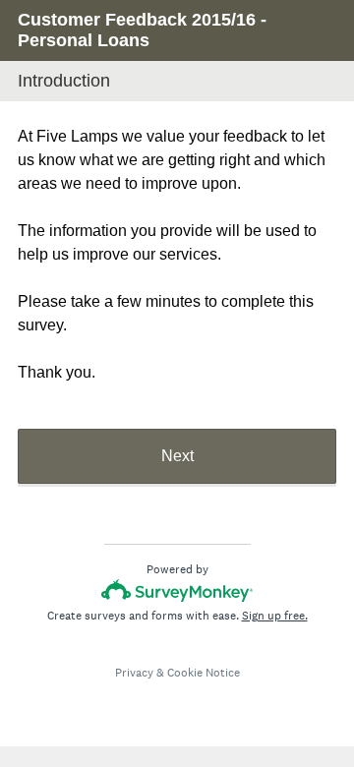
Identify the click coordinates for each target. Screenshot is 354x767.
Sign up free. (275, 615)
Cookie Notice (203, 672)
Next (177, 455)
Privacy (134, 672)
